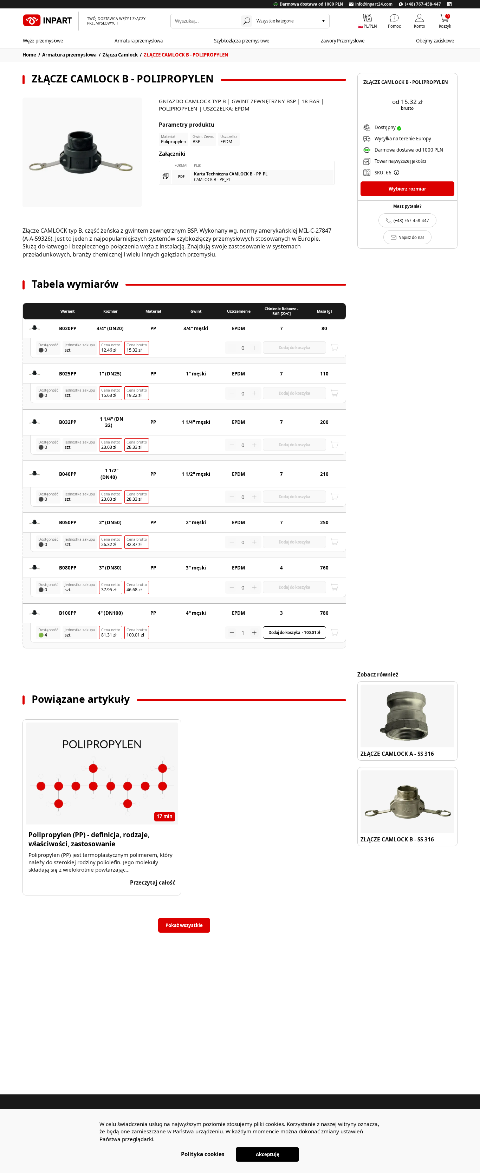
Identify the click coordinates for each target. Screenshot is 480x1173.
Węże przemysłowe (43, 41)
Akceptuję (267, 1154)
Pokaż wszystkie (184, 925)
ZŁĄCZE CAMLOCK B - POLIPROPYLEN (186, 55)
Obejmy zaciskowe (435, 41)
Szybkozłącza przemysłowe (241, 41)
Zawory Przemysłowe (343, 41)
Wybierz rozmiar (407, 189)
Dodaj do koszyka (294, 632)
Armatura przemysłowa (139, 41)
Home (29, 55)
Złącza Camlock (120, 55)
